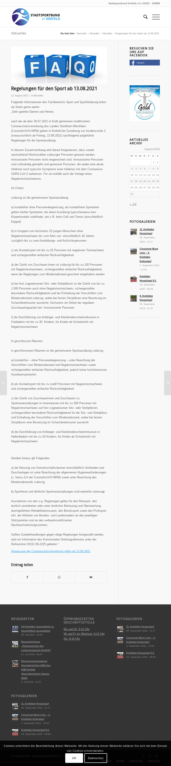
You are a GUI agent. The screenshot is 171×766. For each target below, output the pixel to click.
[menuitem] (143, 17)
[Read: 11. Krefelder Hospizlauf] (134, 232)
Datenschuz (96, 758)
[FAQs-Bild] (59, 65)
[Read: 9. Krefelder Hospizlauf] (134, 298)
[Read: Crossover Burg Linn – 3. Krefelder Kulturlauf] (134, 251)
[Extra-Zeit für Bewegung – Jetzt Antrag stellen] (3, 383)
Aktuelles (18, 33)
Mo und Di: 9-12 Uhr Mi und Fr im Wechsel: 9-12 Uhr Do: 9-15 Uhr (84, 633)
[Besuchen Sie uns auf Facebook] (145, 64)
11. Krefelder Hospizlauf (35, 703)
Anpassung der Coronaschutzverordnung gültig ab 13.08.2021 (50, 551)
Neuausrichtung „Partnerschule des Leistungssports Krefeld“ (36, 646)
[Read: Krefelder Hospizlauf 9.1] (134, 279)
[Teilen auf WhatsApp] (59, 577)
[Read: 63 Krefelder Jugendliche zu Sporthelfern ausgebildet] (15, 629)
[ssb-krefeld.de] (35, 17)
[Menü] (154, 17)
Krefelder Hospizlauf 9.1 (35, 730)
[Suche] (143, 17)
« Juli (133, 204)
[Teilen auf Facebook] (27, 577)
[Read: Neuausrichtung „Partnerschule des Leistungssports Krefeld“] (15, 644)
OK (74, 758)
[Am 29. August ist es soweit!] (167, 383)
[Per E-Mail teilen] (91, 577)
